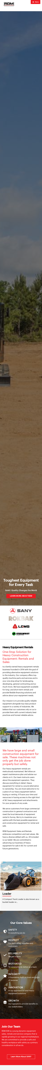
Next (41, 886)
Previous (1, 886)
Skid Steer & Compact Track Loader (20, 895)
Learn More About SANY (21, 1057)
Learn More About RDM (21, 596)
